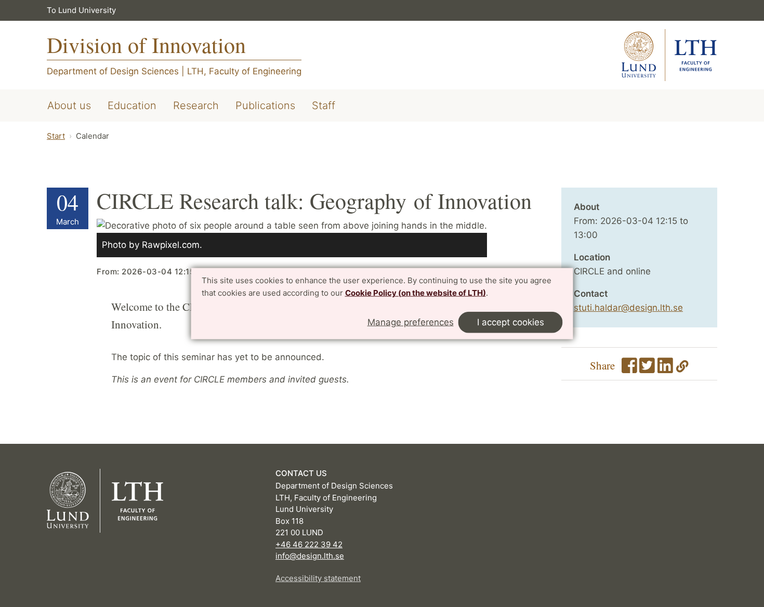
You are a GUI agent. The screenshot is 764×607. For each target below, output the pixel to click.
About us (69, 105)
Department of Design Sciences (113, 71)
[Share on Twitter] (647, 369)
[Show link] (682, 369)
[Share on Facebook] (629, 369)
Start (56, 136)
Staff (323, 105)
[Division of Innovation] (669, 55)
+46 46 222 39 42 (309, 544)
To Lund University (81, 10)
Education (132, 105)
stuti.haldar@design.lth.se (628, 307)
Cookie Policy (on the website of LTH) (415, 293)
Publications (265, 105)
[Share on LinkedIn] (665, 369)
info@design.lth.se (309, 556)
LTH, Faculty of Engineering (244, 71)
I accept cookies (510, 321)
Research (196, 105)
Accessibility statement (318, 578)
